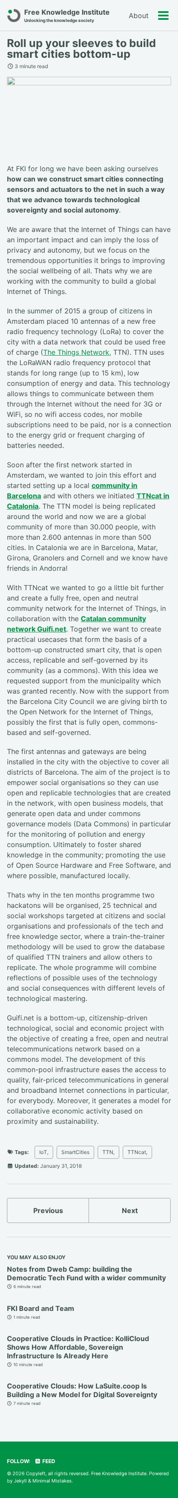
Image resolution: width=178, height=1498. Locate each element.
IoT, (43, 1152)
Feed (48, 1461)
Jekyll (20, 1481)
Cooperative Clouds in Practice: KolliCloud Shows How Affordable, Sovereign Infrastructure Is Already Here (78, 1347)
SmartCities (75, 1152)
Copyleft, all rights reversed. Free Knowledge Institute (86, 1473)
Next (130, 1210)
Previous (48, 1210)
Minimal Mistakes (52, 1481)
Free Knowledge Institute (67, 15)
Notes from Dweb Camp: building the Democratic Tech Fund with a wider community (86, 1273)
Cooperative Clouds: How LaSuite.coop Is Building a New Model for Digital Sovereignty (82, 1390)
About (139, 15)
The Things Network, (77, 352)
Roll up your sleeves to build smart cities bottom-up (81, 48)
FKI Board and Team (40, 1308)
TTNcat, (137, 1152)
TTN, (108, 1152)
